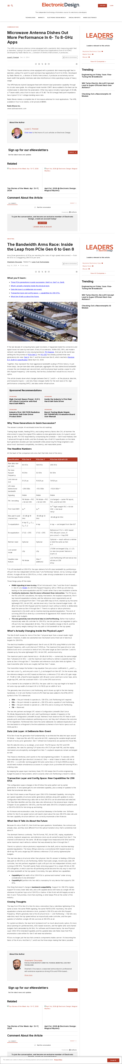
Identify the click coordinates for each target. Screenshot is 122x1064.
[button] (8, 5)
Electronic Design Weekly (56, 17)
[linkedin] (39, 64)
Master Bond (87, 54)
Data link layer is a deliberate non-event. (26, 289)
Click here (28, 133)
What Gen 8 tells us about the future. (25, 296)
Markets (41, 17)
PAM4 (24, 588)
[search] (12, 5)
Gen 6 (26, 357)
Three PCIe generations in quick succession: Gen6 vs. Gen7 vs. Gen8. (38, 282)
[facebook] (36, 64)
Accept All (113, 1060)
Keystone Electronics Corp (92, 51)
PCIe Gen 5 (32, 355)
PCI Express (49, 352)
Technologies (30, 17)
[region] (42, 208)
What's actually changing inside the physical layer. (30, 286)
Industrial (10, 238)
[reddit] (45, 64)
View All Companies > (98, 61)
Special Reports (74, 17)
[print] (77, 64)
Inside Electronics (90, 17)
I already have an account (42, 226)
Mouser (85, 57)
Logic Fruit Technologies (40, 262)
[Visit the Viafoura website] (73, 212)
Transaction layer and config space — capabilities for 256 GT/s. (35, 293)
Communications (12, 27)
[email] (49, 64)
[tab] (12, 203)
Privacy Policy (58, 1059)
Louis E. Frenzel (13, 57)
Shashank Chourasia (14, 262)
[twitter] (42, 64)
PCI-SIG (44, 355)
